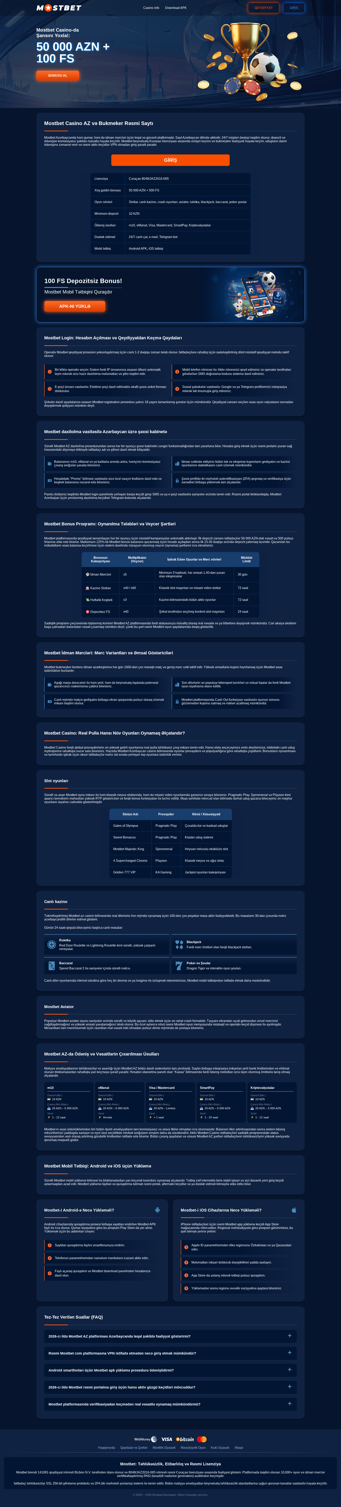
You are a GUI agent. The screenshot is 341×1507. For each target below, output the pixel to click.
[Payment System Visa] (166, 1439)
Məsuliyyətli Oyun (193, 1447)
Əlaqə (239, 1447)
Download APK (176, 7)
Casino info (151, 7)
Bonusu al (57, 75)
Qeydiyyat (264, 7)
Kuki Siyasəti (220, 1447)
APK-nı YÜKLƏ (74, 306)
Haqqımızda (106, 1447)
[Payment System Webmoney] (145, 1439)
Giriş (294, 7)
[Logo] (59, 8)
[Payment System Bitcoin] (185, 1439)
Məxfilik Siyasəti (164, 1447)
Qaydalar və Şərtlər (133, 1447)
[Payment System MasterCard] (202, 1439)
